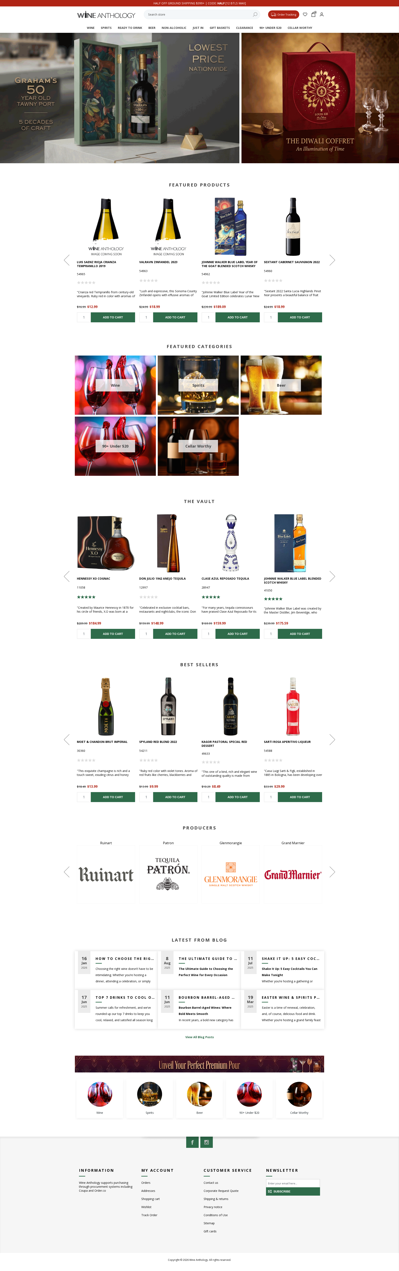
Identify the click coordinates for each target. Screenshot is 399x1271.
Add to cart (113, 317)
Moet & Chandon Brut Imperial (102, 742)
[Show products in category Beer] (199, 1094)
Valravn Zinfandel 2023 (158, 262)
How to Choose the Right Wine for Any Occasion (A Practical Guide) (125, 958)
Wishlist (146, 1207)
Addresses (148, 1191)
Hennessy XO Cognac (93, 578)
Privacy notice (213, 1207)
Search (255, 14)
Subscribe (281, 1191)
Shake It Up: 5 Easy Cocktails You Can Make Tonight (291, 958)
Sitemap (209, 1223)
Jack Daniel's (251, 843)
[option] (106, 260)
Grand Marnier (126, 843)
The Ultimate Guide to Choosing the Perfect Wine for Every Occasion (208, 958)
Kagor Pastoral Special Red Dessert (224, 744)
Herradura (189, 843)
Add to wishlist (106, 226)
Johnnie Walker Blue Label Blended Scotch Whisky (292, 580)
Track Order (149, 1215)
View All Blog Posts (199, 1037)
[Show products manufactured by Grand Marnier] (127, 874)
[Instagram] (206, 1142)
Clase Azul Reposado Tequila (225, 578)
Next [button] (332, 260)
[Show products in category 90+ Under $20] (249, 1094)
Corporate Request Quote (221, 1191)
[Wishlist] (305, 14)
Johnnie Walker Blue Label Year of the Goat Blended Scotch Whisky (229, 264)
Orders (145, 1183)
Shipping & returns (216, 1199)
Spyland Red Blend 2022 (158, 742)
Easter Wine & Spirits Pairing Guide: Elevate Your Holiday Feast (291, 997)
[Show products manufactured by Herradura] (189, 874)
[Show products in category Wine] (99, 1094)
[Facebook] (192, 1142)
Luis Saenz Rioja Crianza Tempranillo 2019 (96, 264)
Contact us (211, 1183)
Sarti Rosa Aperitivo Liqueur (287, 742)
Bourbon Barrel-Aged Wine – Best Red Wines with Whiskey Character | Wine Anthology (208, 997)
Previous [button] (67, 260)
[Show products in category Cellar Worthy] (299, 1094)
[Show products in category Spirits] (149, 1094)
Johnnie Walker (314, 843)
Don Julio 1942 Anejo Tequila (162, 578)
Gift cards (210, 1231)
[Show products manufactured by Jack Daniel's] (251, 874)
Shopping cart (150, 1199)
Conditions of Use (216, 1215)
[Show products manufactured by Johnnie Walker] (314, 874)
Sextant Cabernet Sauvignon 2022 (292, 262)
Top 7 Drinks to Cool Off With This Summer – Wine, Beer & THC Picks (125, 997)
